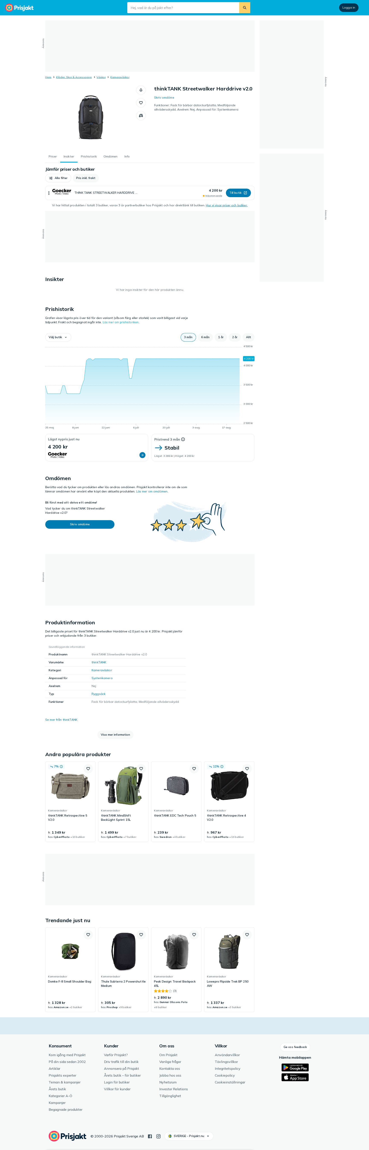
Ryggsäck (98, 694)
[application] (150, 387)
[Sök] (244, 7)
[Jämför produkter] (141, 115)
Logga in (349, 7)
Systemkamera (102, 678)
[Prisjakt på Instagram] (158, 1136)
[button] (141, 90)
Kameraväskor (119, 77)
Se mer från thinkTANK (61, 720)
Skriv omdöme (164, 97)
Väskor (101, 77)
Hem (48, 77)
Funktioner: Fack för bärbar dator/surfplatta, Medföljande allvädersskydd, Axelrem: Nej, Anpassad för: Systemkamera (196, 107)
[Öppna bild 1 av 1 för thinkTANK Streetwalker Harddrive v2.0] (90, 117)
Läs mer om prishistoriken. (121, 322)
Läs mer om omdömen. (152, 491)
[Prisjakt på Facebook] (149, 1136)
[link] (70, 801)
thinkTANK (99, 662)
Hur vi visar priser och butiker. (226, 205)
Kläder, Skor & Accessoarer (74, 77)
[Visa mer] (48, 193)
